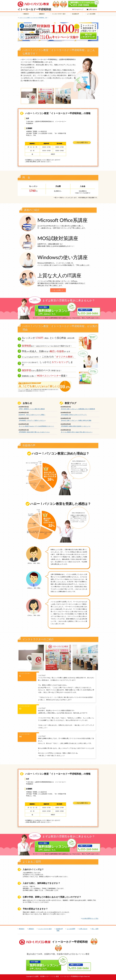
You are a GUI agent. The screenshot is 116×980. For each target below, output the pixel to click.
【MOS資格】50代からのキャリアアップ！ (74, 414)
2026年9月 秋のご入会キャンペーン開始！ (32, 414)
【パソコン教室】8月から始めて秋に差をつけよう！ (77, 432)
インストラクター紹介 (45, 929)
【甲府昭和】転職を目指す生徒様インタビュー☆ (75, 426)
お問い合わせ (93, 9)
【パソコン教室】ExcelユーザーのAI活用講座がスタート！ (36, 426)
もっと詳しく (58, 290)
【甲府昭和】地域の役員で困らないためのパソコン (34, 432)
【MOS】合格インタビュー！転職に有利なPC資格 (76, 420)
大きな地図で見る (82, 142)
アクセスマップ (78, 9)
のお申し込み (82, 4)
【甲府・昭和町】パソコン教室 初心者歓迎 (32, 409)
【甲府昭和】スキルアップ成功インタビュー (32, 420)
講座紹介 (31, 929)
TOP (33, 17)
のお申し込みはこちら (52, 310)
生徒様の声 (59, 929)
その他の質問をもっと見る (90, 918)
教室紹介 (21, 929)
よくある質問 (71, 929)
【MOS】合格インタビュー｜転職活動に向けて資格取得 (78, 409)
